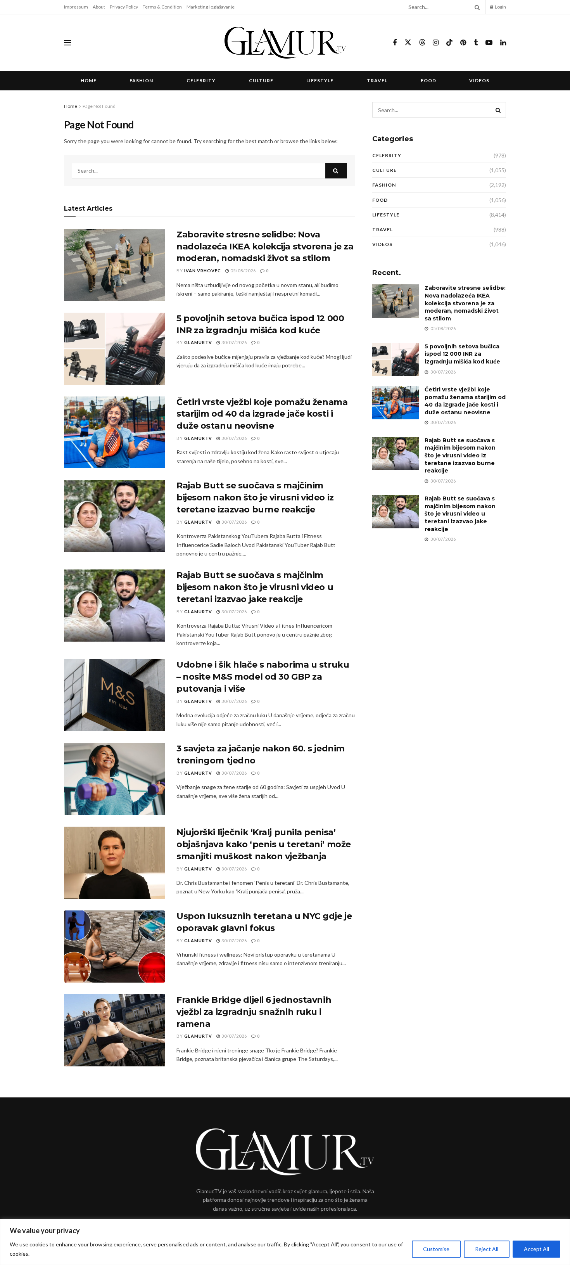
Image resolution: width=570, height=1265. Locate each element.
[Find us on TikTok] (449, 42)
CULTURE (261, 80)
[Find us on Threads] (422, 42)
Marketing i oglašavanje (211, 7)
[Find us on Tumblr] (476, 42)
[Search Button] (476, 7)
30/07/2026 (233, 342)
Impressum (76, 7)
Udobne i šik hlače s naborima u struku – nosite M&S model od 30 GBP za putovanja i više (262, 676)
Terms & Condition (162, 7)
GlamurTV (198, 342)
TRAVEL (377, 80)
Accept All (536, 1249)
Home (89, 80)
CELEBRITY (201, 80)
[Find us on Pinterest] (463, 42)
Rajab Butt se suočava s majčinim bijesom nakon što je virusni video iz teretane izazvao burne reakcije (255, 497)
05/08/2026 (242, 270)
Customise (436, 1249)
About (99, 7)
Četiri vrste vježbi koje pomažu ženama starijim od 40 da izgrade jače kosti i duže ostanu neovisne (261, 414)
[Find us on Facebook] (395, 42)
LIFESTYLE (319, 80)
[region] (285, 1242)
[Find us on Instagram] (436, 42)
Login (500, 7)
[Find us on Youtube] (488, 42)
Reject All (486, 1249)
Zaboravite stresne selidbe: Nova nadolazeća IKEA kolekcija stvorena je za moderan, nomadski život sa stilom (264, 246)
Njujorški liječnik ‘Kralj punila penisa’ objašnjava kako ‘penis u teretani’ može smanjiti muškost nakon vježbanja (263, 844)
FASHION (141, 80)
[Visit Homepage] (285, 43)
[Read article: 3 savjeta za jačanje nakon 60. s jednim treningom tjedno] (114, 779)
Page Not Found (99, 106)
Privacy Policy (124, 7)
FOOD (428, 80)
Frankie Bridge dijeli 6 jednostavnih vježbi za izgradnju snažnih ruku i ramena (253, 1012)
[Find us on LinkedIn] (503, 42)
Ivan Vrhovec (202, 270)
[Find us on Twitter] (407, 42)
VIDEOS (479, 80)
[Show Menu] (67, 42)
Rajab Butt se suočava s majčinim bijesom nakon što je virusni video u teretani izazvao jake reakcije (254, 587)
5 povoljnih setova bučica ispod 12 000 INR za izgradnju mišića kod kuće (462, 354)
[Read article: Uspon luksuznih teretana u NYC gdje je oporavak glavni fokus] (114, 946)
